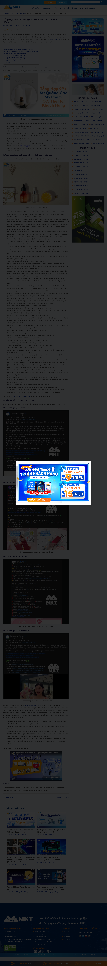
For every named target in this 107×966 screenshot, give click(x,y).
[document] (53, 483)
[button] (88, 463)
